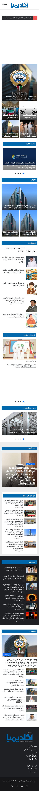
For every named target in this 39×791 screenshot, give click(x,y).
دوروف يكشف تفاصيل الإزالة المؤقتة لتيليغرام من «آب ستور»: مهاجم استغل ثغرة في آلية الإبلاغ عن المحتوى (13, 617)
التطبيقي (33, 179)
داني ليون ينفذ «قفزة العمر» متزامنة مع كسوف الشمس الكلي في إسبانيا (14, 598)
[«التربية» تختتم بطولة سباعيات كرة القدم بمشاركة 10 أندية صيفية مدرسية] (31, 708)
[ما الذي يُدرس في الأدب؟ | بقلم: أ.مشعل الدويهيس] (31, 288)
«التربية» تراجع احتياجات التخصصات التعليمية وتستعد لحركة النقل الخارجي (10, 137)
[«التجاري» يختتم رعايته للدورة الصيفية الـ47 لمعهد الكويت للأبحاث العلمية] (19, 349)
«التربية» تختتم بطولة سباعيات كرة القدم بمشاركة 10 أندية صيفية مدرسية (13, 708)
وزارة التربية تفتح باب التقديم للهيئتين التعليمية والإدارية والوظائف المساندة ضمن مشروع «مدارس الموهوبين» (21, 99)
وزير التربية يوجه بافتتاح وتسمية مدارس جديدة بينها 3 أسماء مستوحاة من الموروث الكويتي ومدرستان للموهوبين (13, 588)
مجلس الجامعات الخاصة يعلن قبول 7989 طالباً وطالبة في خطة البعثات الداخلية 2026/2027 (13, 717)
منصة (4, 781)
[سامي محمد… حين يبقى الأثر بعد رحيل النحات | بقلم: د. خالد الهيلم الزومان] (31, 261)
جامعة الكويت (32, 746)
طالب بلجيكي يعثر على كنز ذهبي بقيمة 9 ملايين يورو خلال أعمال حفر (13, 578)
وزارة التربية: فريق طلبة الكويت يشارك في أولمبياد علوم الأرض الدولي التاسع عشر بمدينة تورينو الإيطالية (13, 673)
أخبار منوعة (33, 772)
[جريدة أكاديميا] (19, 4)
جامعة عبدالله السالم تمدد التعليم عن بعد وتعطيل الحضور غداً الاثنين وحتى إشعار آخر (21, 431)
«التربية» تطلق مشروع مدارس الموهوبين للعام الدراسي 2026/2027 (14, 700)
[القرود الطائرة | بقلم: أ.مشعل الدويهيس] (29, 110)
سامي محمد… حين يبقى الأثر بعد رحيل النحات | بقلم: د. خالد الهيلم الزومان (13, 259)
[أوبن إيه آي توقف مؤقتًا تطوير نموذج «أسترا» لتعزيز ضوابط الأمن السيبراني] (31, 607)
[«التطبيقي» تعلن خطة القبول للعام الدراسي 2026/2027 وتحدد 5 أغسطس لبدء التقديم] (10, 223)
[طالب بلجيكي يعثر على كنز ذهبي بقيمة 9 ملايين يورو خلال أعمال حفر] (31, 578)
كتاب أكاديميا (32, 243)
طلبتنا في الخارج (32, 765)
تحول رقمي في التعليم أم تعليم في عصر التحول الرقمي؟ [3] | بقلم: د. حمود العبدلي (13, 300)
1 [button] (23, 173)
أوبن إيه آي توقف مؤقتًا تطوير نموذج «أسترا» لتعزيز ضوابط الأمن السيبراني (13, 606)
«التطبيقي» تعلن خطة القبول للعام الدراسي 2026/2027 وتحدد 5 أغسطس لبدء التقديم (10, 235)
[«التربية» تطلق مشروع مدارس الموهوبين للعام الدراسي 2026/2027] (31, 699)
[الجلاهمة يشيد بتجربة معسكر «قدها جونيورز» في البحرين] (29, 129)
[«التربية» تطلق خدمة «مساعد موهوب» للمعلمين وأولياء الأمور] (31, 691)
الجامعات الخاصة (29, 335)
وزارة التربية (33, 631)
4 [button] (18, 173)
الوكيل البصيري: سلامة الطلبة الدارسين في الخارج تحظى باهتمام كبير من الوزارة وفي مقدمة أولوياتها (14, 545)
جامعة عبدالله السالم (29, 408)
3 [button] (20, 173)
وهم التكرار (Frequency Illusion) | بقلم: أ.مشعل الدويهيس (13, 315)
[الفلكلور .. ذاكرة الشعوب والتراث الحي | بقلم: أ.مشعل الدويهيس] (31, 274)
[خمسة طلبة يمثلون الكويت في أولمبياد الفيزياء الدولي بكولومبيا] (30, 513)
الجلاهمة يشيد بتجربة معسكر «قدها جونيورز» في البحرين (29, 136)
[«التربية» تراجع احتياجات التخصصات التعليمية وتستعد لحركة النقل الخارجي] (10, 129)
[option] (19, 101)
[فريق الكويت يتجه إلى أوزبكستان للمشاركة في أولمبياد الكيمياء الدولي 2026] (30, 503)
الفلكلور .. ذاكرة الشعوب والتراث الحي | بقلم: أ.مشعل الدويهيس (13, 271)
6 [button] (15, 173)
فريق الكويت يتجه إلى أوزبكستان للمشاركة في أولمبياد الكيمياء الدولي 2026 (13, 502)
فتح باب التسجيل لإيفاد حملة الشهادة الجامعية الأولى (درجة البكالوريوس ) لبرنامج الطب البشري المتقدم (14, 533)
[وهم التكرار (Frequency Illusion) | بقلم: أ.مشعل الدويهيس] (31, 320)
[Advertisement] (19, 41)
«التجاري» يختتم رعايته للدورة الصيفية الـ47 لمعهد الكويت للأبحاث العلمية (21, 365)
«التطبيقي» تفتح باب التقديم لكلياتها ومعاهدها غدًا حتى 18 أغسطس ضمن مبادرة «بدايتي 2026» (19, 206)
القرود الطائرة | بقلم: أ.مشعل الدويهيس (29, 116)
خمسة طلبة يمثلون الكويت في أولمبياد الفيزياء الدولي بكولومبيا (13, 511)
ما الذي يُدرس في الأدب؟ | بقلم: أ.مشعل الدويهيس (13, 284)
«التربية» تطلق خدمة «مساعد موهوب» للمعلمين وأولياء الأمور (13, 690)
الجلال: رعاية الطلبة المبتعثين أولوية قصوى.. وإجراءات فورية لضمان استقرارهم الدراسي (14, 521)
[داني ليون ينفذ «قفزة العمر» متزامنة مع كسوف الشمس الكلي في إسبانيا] (31, 597)
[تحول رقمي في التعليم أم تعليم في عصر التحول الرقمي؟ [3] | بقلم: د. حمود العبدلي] (31, 304)
